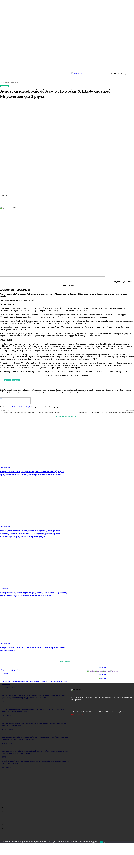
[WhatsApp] (51, 202)
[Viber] (96, 202)
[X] (36, 202)
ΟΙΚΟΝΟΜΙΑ (5, 467)
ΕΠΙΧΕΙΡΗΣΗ (5, 589)
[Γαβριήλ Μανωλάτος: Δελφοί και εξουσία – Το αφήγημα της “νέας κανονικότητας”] (34, 621)
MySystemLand (77, 714)
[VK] (89, 202)
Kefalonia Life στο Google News (23, 407)
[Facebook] (29, 202)
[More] (104, 202)
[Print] (74, 202)
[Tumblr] (82, 202)
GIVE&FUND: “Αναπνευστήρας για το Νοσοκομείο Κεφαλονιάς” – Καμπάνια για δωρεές (30, 413)
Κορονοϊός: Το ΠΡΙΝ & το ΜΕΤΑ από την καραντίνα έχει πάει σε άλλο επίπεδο (106, 413)
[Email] (67, 202)
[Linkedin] (59, 202)
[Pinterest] (44, 202)
